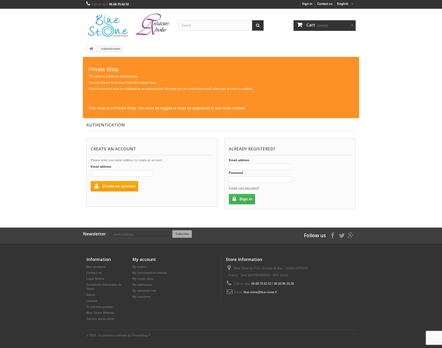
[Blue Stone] (129, 25)
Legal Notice (95, 279)
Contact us (324, 4)
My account (144, 259)
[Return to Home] (91, 49)
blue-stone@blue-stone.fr (260, 292)
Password (236, 173)
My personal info (144, 290)
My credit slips (142, 279)
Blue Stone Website (100, 313)
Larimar (91, 301)
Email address (101, 166)
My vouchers (141, 296)
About (90, 295)
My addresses (142, 285)
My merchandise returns (149, 273)
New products (96, 267)
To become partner (99, 307)
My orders (139, 267)
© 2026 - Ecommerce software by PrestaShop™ (118, 335)
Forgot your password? (244, 188)
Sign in (307, 4)
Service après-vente (100, 319)
